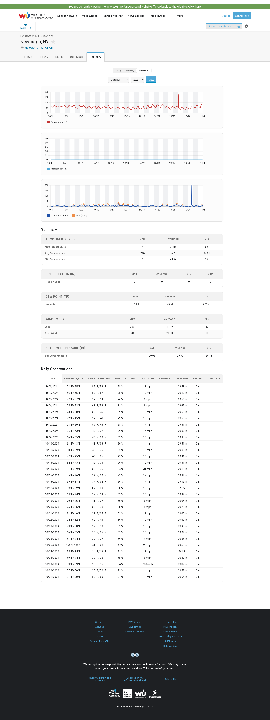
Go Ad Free (242, 15)
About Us (99, 627)
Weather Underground (140, 693)
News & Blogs (136, 15)
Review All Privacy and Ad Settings (100, 679)
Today (28, 57)
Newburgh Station (39, 47)
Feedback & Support (135, 631)
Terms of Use (170, 622)
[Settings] (246, 26)
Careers (100, 636)
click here (194, 6)
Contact (100, 631)
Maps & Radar (90, 15)
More (180, 15)
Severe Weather (113, 15)
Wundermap (135, 627)
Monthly (144, 70)
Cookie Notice (170, 631)
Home (36, 15)
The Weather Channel (127, 693)
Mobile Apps (158, 15)
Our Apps (99, 622)
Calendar (76, 57)
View (151, 79)
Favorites (25, 28)
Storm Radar (155, 694)
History (95, 57)
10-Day (59, 57)
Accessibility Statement (170, 636)
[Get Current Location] (239, 26)
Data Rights (171, 679)
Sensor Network (67, 15)
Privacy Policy (170, 627)
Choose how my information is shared (135, 679)
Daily (118, 70)
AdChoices (170, 641)
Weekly (130, 70)
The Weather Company (114, 693)
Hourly (43, 57)
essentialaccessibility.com (135, 655)
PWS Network (135, 622)
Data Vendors (170, 646)
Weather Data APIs (99, 641)
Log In (226, 15)
